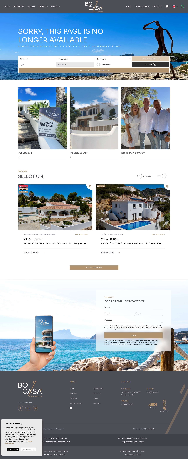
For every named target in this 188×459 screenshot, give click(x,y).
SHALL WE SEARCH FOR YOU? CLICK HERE (94, 70)
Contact (157, 6)
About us (43, 6)
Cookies (51, 429)
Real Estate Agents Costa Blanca (55, 451)
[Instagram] (35, 408)
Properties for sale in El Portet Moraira (132, 438)
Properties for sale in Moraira (133, 442)
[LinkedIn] (27, 408)
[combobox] (37, 58)
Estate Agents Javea (132, 455)
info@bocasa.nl (153, 392)
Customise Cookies (28, 449)
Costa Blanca (142, 6)
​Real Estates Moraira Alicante (55, 455)
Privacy (43, 429)
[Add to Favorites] (89, 187)
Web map (60, 429)
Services (55, 6)
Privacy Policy (116, 327)
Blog (128, 6)
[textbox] (38, 59)
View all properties (94, 268)
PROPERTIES (18, 6)
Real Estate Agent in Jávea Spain (132, 451)
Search (149, 64)
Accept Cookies (13, 449)
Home (7, 6)
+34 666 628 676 (127, 404)
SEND (133, 335)
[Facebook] (20, 408)
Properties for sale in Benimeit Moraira (55, 442)
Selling (31, 6)
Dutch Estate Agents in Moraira (55, 438)
